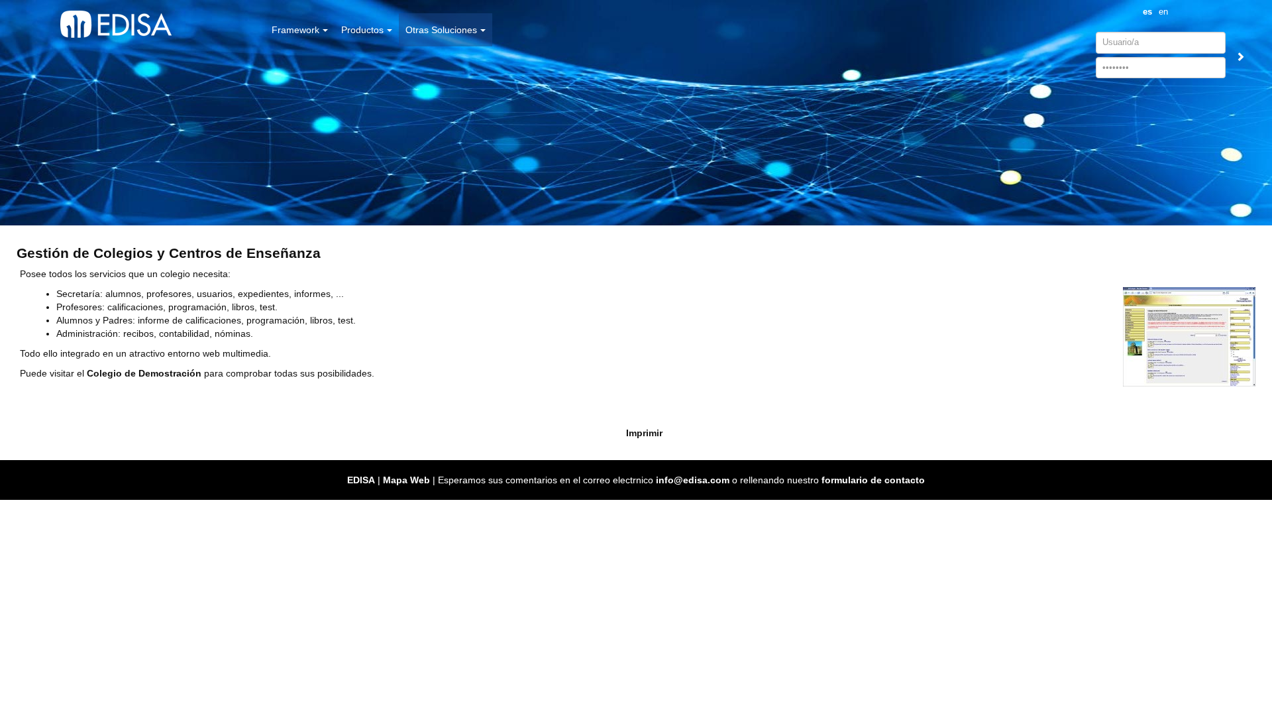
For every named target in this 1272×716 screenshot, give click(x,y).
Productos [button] (362, 30)
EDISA (361, 480)
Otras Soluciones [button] (441, 30)
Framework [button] (295, 30)
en (1163, 12)
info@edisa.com (692, 480)
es (1147, 12)
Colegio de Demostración (144, 373)
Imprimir (644, 433)
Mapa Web (406, 480)
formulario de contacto (873, 480)
